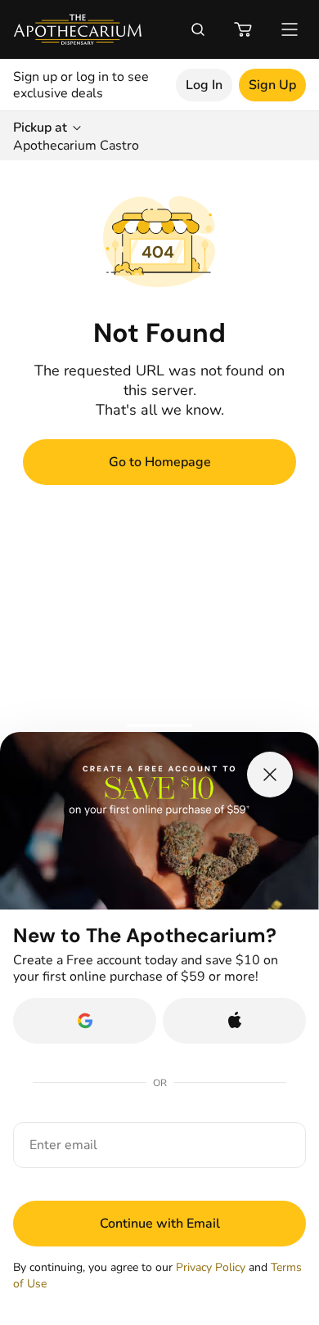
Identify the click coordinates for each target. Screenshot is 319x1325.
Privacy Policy (210, 1267)
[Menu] (289, 29)
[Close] (270, 774)
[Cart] (243, 29)
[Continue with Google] (84, 1021)
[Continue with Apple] (234, 1021)
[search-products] (198, 29)
